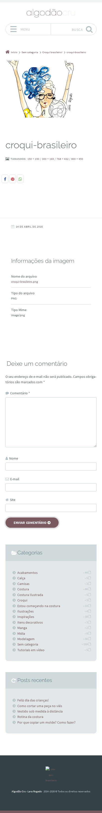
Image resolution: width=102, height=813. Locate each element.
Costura (23, 589)
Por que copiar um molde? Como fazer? (46, 722)
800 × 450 (77, 159)
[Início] (50, 774)
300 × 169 (48, 159)
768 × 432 (63, 159)
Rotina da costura (30, 716)
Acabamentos (27, 572)
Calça (21, 578)
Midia (21, 633)
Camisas (23, 583)
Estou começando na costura (38, 606)
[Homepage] (51, 13)
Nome (13, 458)
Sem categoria (27, 644)
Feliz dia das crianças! (33, 700)
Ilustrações (25, 611)
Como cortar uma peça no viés (39, 706)
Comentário (20, 393)
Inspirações (25, 616)
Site (12, 500)
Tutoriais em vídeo (31, 650)
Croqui (22, 600)
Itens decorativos (30, 622)
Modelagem (26, 639)
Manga (22, 628)
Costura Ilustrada (30, 595)
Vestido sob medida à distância (40, 711)
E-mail (14, 479)
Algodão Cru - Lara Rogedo (27, 791)
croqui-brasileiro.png (24, 281)
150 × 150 (33, 159)
